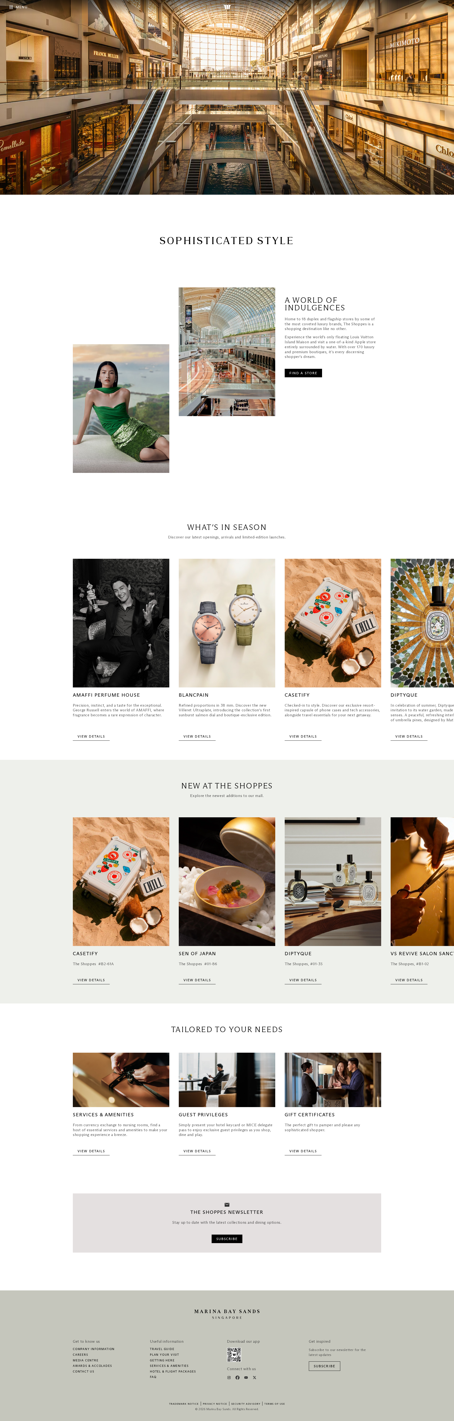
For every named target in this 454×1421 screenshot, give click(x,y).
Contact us (83, 1371)
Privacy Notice (215, 1404)
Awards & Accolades (92, 1366)
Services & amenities (169, 1366)
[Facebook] (238, 1378)
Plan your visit (164, 1355)
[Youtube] (246, 1378)
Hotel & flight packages (173, 1371)
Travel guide (162, 1349)
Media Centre (86, 1360)
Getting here (162, 1360)
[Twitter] (255, 1378)
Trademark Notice (184, 1404)
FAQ (153, 1377)
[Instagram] (229, 1378)
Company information (94, 1349)
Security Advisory (246, 1404)
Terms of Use (274, 1404)
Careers (80, 1355)
